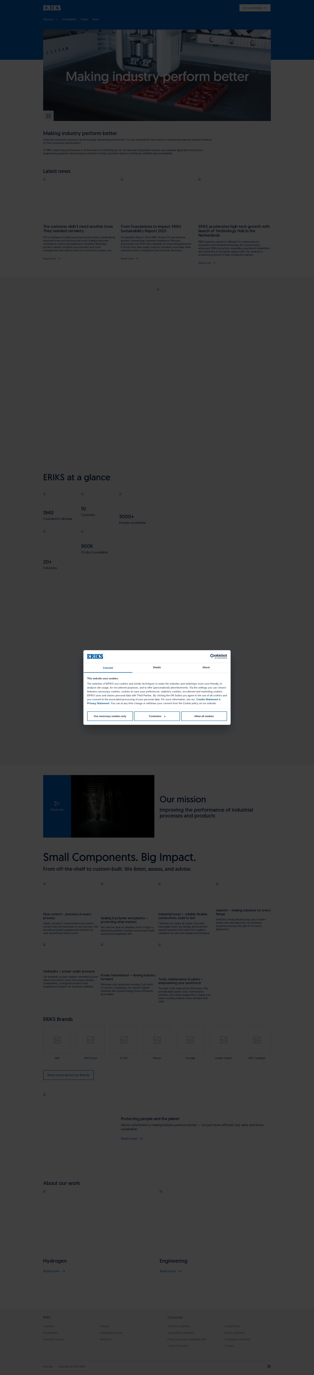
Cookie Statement (207, 699)
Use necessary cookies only (110, 716)
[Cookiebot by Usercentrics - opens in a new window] (212, 656)
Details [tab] (157, 667)
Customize (155, 716)
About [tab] (206, 667)
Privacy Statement (98, 703)
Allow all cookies (204, 716)
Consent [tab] (108, 667)
